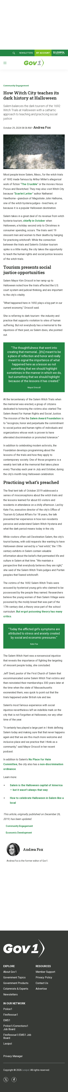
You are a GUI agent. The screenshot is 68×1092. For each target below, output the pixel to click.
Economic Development (19, 832)
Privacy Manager (13, 1056)
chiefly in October (34, 220)
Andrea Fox (42, 128)
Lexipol (25, 1070)
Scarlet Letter (23, 193)
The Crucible (29, 184)
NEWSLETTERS (26, 53)
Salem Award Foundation (45, 418)
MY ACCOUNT (43, 53)
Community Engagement (16, 85)
